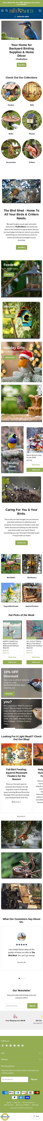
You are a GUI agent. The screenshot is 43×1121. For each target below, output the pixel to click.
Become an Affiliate (22, 1105)
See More (21, 247)
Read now (16, 802)
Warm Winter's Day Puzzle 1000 (34, 456)
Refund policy (9, 1105)
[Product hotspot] (11, 184)
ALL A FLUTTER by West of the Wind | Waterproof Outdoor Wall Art (34, 644)
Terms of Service (28, 1102)
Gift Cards (35, 1105)
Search (9, 1102)
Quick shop (12, 657)
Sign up (32, 1006)
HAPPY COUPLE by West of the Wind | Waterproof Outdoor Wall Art (11, 644)
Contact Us (21, 543)
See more (20, 816)
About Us (17, 1102)
